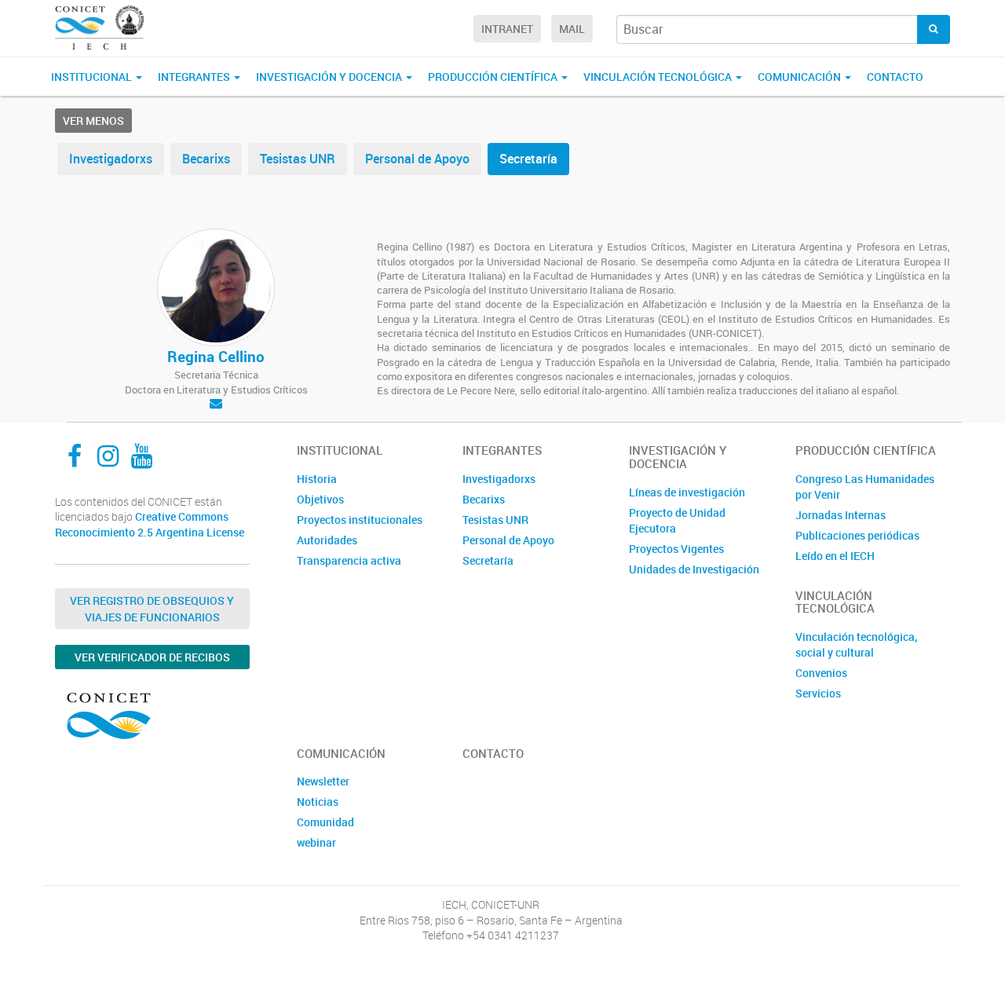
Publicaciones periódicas (857, 535)
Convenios (821, 672)
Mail (572, 28)
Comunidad (325, 821)
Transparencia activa (349, 560)
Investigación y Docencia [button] (330, 76)
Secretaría (528, 158)
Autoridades (327, 540)
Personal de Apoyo (417, 158)
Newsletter (323, 781)
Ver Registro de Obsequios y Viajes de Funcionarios (152, 608)
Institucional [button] (92, 76)
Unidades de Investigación (694, 569)
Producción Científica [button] (494, 76)
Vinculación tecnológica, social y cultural (856, 644)
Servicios (818, 693)
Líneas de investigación (687, 492)
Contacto (895, 76)
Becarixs (206, 158)
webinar (316, 842)
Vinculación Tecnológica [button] (658, 76)
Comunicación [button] (800, 76)
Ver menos (93, 120)
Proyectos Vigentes (676, 548)
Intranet (507, 28)
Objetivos (320, 499)
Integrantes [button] (195, 76)
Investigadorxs (110, 158)
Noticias (317, 801)
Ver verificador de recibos (152, 657)
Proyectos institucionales (359, 519)
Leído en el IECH (835, 555)
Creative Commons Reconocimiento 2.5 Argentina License (149, 524)
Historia (317, 478)
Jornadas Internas (840, 514)
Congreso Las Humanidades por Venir (864, 486)
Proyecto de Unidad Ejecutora (677, 520)
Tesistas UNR (297, 158)
